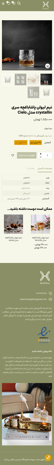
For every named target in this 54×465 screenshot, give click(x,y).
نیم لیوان (48, 136)
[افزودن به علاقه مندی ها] (12, 155)
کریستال (26, 193)
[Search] (19, 3)
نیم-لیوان (48, 128)
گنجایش (47, 142)
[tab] (45, 168)
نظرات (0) (31, 168)
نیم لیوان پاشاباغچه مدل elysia (13, 239)
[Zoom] (47, 66)
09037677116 (41, 293)
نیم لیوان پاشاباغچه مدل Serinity (40, 239)
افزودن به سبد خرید (27, 155)
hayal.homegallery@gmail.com (33, 299)
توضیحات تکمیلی (45, 168)
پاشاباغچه (32, 136)
